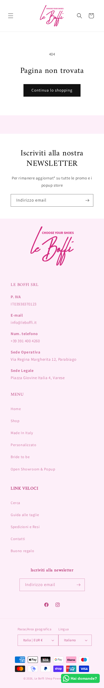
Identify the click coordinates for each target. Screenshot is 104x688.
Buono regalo (22, 550)
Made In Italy (22, 432)
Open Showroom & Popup (33, 469)
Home (16, 408)
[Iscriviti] (87, 200)
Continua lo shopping (52, 90)
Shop (15, 420)
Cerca (15, 502)
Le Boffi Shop (43, 678)
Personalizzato (23, 444)
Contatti (18, 538)
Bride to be (20, 456)
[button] (11, 16)
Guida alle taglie (25, 514)
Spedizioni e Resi (25, 526)
